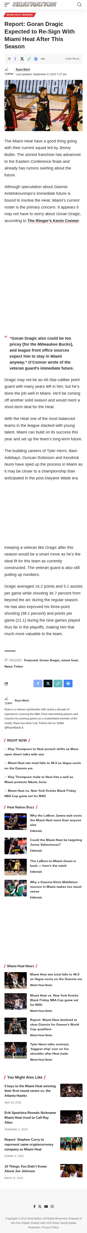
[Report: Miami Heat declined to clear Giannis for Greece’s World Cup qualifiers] (15, 1026)
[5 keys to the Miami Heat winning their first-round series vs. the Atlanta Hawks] (71, 1090)
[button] (8, 5)
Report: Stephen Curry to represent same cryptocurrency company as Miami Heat (28, 1144)
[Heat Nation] (34, 5)
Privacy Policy (50, 1227)
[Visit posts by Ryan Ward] (9, 72)
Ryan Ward (23, 69)
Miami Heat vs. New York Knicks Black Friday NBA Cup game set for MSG (54, 1000)
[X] (40, 1206)
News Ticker (13, 666)
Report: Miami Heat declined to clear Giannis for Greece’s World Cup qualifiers (54, 1024)
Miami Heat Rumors (20, 15)
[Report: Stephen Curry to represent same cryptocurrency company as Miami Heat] (71, 1143)
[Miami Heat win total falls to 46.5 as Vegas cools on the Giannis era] (15, 980)
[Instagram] (52, 1206)
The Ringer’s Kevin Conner (53, 221)
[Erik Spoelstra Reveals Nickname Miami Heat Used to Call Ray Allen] (71, 1117)
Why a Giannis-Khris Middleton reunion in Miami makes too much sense (56, 886)
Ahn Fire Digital (20, 1222)
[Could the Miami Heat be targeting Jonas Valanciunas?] (15, 846)
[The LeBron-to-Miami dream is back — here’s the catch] (15, 867)
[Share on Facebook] (15, 58)
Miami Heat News (41, 985)
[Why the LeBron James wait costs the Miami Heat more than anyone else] (15, 821)
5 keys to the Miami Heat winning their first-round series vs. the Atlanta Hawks (30, 1091)
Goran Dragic (49, 660)
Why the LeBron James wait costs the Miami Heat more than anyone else (56, 820)
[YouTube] (46, 1206)
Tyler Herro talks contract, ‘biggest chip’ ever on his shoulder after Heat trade (49, 1048)
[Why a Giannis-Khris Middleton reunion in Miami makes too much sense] (15, 888)
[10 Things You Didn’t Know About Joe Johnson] (71, 1170)
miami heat (69, 660)
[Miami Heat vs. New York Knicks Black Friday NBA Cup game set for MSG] (15, 1001)
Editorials (36, 831)
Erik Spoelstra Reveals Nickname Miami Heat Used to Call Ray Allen (30, 1117)
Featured (31, 660)
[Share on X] (22, 58)
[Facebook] (34, 1206)
